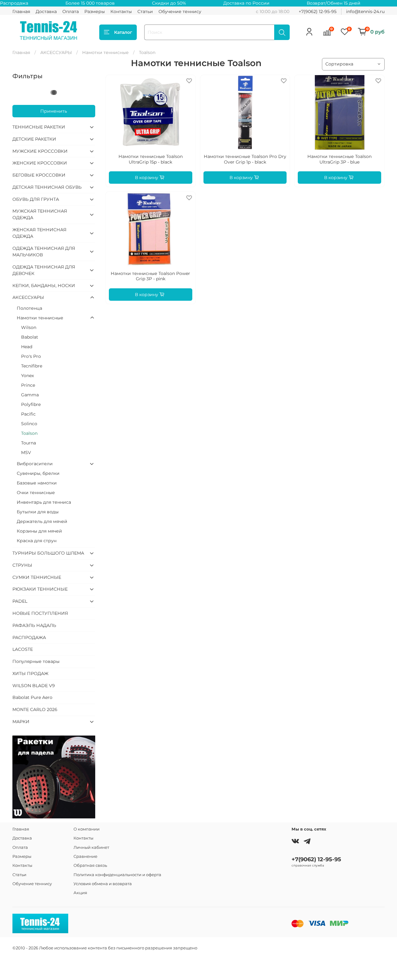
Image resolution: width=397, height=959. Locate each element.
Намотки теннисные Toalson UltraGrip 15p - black (150, 159)
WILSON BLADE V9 (33, 685)
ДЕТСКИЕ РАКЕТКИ (34, 139)
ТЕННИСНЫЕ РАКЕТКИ (38, 127)
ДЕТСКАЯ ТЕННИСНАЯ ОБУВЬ (47, 187)
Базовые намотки (37, 483)
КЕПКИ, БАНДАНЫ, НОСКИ (43, 285)
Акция (80, 892)
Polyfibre (31, 404)
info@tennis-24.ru (365, 11)
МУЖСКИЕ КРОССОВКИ (40, 151)
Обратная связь (90, 865)
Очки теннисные (36, 492)
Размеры (94, 11)
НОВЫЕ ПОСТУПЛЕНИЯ (40, 613)
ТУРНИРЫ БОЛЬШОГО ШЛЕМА (48, 553)
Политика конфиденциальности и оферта (117, 874)
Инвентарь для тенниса (44, 502)
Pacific (28, 414)
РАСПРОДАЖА (29, 637)
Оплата (70, 11)
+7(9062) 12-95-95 (318, 11)
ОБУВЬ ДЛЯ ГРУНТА (35, 199)
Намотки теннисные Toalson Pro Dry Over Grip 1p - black (245, 159)
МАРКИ (20, 721)
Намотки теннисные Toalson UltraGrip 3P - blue (339, 159)
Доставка (46, 11)
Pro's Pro (31, 356)
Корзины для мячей (39, 531)
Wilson (28, 327)
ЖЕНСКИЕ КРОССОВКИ (39, 163)
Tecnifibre (31, 366)
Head (26, 346)
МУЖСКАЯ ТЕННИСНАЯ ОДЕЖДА (39, 214)
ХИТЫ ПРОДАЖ (30, 673)
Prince (28, 385)
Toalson (29, 433)
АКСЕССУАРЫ (56, 52)
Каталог (123, 32)
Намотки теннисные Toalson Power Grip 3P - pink (150, 276)
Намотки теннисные (105, 52)
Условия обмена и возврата (103, 883)
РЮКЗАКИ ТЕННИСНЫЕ (40, 589)
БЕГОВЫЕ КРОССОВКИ (38, 175)
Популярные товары (36, 661)
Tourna (28, 443)
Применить (53, 111)
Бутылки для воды (38, 512)
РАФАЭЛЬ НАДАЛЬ (34, 625)
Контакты (121, 11)
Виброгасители (35, 463)
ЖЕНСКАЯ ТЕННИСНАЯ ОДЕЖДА (39, 233)
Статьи (145, 11)
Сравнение (85, 856)
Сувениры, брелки (38, 473)
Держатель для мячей (42, 521)
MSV (26, 452)
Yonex (27, 375)
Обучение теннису (179, 11)
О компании (87, 829)
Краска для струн (36, 540)
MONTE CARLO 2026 (34, 709)
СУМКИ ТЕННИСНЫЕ (36, 577)
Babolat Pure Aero (32, 697)
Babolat (29, 337)
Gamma (30, 395)
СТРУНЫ (22, 565)
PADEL (19, 601)
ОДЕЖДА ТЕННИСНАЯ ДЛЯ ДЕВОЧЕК (43, 270)
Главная (21, 11)
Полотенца (29, 308)
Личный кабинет (91, 847)
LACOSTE (22, 649)
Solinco (29, 423)
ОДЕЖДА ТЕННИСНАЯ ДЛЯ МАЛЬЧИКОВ (43, 251)
